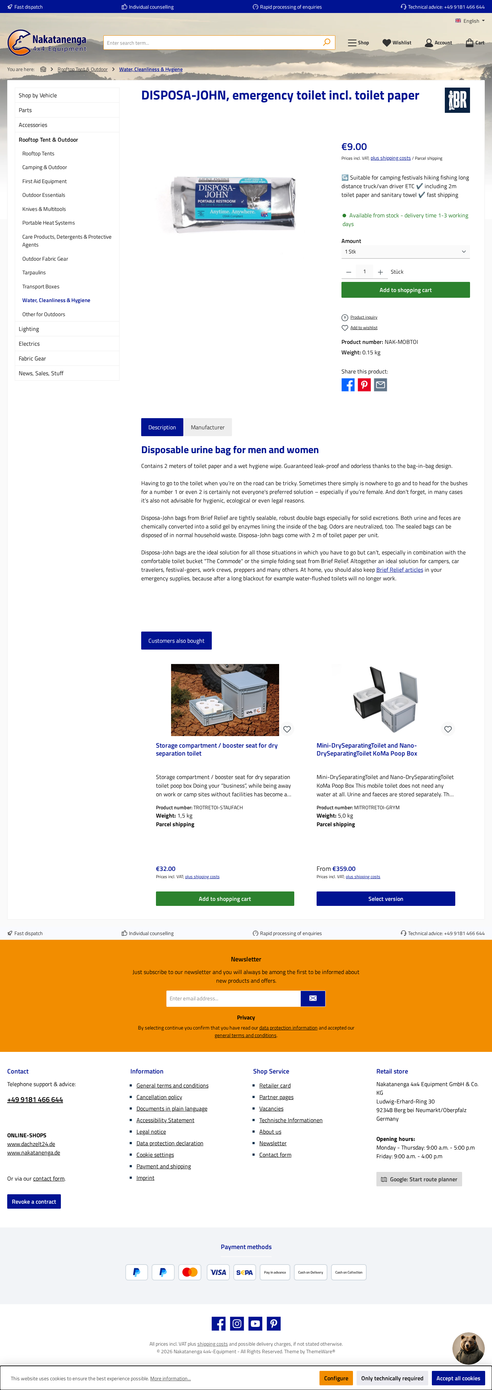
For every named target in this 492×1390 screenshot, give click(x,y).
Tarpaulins (34, 272)
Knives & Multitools (44, 209)
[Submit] (313, 999)
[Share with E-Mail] (380, 384)
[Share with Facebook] (348, 384)
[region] (234, 204)
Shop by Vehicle (38, 95)
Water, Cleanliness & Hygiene (56, 300)
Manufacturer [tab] (208, 427)
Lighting (29, 328)
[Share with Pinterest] (364, 384)
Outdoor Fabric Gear (45, 258)
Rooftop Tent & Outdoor (48, 139)
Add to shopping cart (406, 289)
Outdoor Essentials (43, 195)
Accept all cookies (458, 1378)
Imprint (146, 1177)
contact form (48, 1178)
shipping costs (212, 1343)
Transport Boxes (40, 286)
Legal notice (151, 1131)
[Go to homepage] (46, 42)
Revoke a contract (34, 1201)
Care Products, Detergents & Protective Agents (67, 241)
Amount (351, 240)
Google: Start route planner (423, 1179)
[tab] (162, 427)
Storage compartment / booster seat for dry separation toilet (217, 750)
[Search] (326, 42)
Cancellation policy (159, 1097)
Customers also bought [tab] (176, 640)
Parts (25, 110)
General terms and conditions (173, 1085)
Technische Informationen (291, 1120)
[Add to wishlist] (287, 729)
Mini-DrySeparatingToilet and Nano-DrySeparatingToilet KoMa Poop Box (367, 750)
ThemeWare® (320, 1351)
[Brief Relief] (457, 100)
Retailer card (275, 1085)
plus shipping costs (391, 157)
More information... (170, 1378)
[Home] (43, 69)
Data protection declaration (170, 1143)
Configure (336, 1378)
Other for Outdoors (43, 314)
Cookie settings (155, 1154)
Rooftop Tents (38, 153)
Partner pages (276, 1097)
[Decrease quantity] (348, 272)
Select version (385, 898)
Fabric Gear (32, 358)
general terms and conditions (246, 1035)
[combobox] (211, 42)
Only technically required (392, 1378)
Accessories (33, 124)
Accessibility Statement (165, 1120)
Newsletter (273, 1143)
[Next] (464, 784)
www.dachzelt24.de (31, 1143)
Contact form (275, 1154)
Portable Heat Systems (48, 222)
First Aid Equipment (44, 181)
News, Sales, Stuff (41, 373)
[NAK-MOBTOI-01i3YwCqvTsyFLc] (234, 204)
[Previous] (146, 784)
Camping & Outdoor (44, 167)
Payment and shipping (164, 1166)
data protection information (288, 1027)
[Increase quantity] (380, 272)
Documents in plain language (172, 1108)
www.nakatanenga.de (33, 1152)
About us (270, 1131)
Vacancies (271, 1108)
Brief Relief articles (399, 569)
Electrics (29, 343)
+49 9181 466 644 (464, 6)
